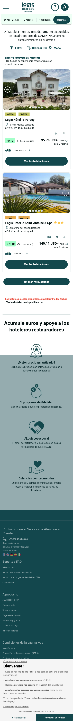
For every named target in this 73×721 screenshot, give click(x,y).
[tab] (30, 107)
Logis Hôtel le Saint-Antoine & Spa (28, 223)
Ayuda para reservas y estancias (17, 572)
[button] (6, 7)
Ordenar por (39, 48)
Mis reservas (8, 567)
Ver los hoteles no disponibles (22, 302)
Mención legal (9, 648)
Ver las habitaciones (36, 161)
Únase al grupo (9, 610)
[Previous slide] (7, 89)
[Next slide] (65, 89)
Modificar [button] (61, 19)
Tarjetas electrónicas (12, 615)
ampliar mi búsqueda (36, 282)
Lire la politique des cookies (16, 706)
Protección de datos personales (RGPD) (21, 653)
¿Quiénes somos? (11, 599)
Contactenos (8, 582)
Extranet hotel (9, 605)
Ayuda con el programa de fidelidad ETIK (21, 577)
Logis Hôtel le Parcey (19, 120)
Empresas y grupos (11, 620)
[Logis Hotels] (28, 6)
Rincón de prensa (10, 630)
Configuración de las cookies (16, 658)
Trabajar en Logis (11, 625)
